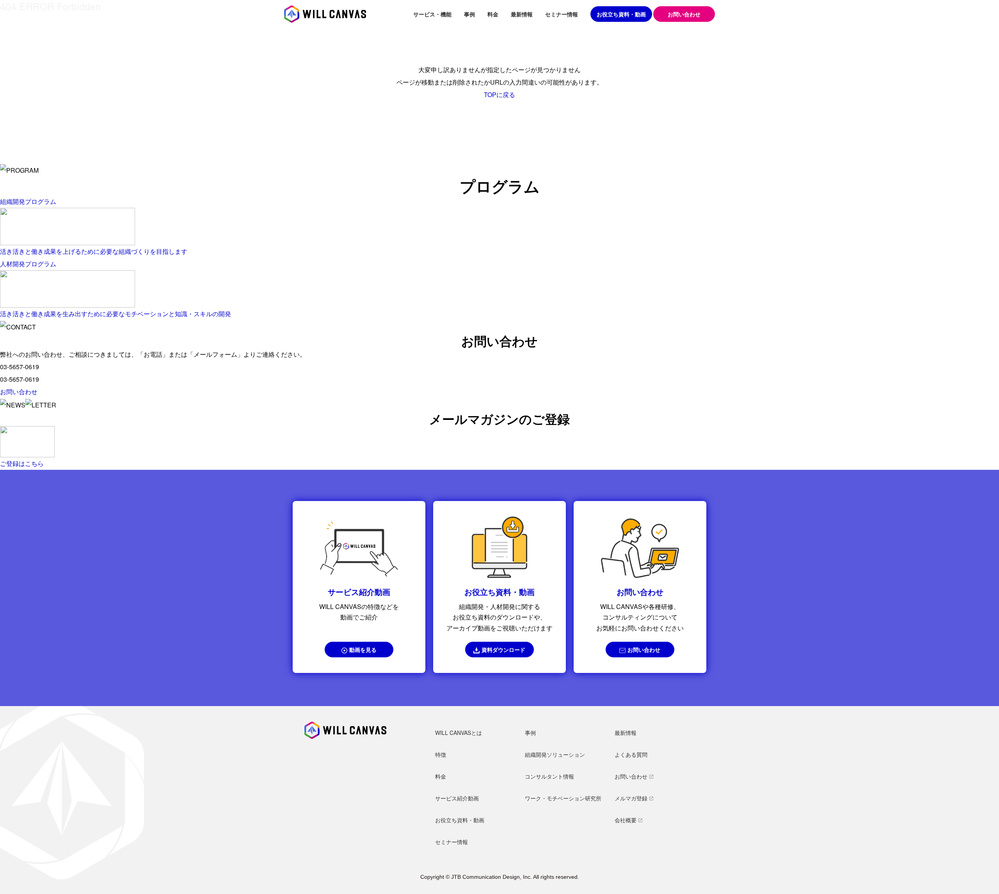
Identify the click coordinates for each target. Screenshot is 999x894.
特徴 (440, 754)
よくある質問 (631, 754)
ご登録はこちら (22, 463)
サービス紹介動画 (457, 798)
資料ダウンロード (503, 649)
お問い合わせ (643, 649)
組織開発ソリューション (555, 754)
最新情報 (522, 14)
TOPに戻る (499, 94)
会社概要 (625, 820)
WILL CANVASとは (458, 732)
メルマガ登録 (631, 798)
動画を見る (363, 649)
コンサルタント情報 (549, 776)
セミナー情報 (561, 14)
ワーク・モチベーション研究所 (563, 798)
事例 (469, 14)
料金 (492, 14)
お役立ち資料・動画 (621, 14)
